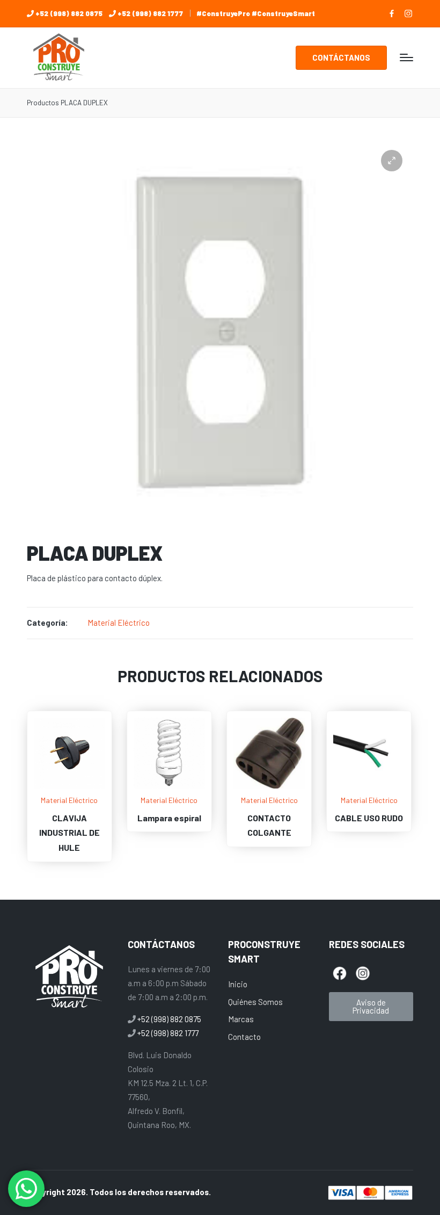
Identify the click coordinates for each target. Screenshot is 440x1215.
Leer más (69, 787)
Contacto (244, 1037)
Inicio (237, 984)
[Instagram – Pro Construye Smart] (408, 13)
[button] (341, 58)
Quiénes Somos (255, 1002)
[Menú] (406, 57)
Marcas (241, 1019)
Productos (43, 102)
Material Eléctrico (118, 622)
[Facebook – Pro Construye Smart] (392, 13)
